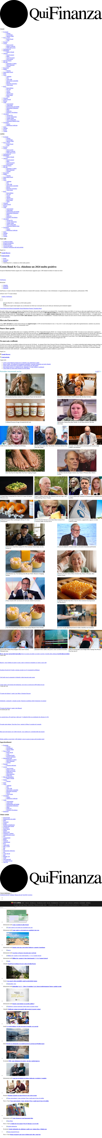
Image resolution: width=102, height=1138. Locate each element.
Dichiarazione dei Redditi (12, 106)
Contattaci (11, 895)
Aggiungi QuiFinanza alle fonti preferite (13, 247)
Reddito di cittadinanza (9, 824)
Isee (4, 852)
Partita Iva (8, 111)
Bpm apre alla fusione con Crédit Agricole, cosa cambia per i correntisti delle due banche (22, 731)
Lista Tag (5, 862)
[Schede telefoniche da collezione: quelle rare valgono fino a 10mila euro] (52, 1126)
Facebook (5, 286)
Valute (8, 96)
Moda (7, 56)
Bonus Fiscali (9, 39)
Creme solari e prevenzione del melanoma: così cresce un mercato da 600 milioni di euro (22, 684)
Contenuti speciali (4, 895)
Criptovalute (9, 105)
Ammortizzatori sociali (9, 835)
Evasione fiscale (10, 755)
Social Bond (10, 308)
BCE (4, 843)
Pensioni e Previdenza (11, 112)
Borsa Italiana (9, 88)
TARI (4, 858)
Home (4, 258)
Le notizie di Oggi (7, 860)
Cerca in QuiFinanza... (6, 893)
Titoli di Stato (9, 93)
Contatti (5, 131)
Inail (4, 855)
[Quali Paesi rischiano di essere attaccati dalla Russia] (52, 961)
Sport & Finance (7, 60)
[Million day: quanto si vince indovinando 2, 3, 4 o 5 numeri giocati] (52, 955)
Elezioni (8, 70)
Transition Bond (37, 308)
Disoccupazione (10, 774)
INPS (4, 820)
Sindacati (5, 840)
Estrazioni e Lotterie (11, 63)
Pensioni (5, 42)
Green (4, 75)
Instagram (5, 288)
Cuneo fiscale (6, 853)
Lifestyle (5, 53)
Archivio (30, 895)
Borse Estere (9, 95)
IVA (4, 836)
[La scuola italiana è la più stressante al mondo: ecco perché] (52, 1017)
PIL (4, 849)
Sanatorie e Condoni (8, 833)
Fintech (8, 124)
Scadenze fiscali (7, 244)
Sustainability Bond (18, 308)
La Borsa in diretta (8, 241)
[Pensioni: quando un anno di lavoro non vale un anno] (52, 1087)
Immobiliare (6, 50)
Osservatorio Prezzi (8, 72)
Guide (4, 102)
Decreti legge (6, 817)
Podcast (5, 101)
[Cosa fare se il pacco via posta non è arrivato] (52, 950)
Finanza (8, 33)
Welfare (5, 830)
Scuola (5, 823)
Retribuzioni (9, 772)
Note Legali (21, 905)
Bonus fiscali (9, 752)
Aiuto (45, 905)
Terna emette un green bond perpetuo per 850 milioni (16, 368)
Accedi (2, 29)
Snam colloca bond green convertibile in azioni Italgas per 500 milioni (20, 365)
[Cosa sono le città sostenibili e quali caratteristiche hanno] (52, 972)
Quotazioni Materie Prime (12, 121)
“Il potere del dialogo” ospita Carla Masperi (11, 708)
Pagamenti (5, 822)
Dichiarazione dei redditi (9, 819)
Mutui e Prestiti (10, 52)
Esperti (5, 129)
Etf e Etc (8, 89)
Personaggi (6, 68)
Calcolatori (6, 114)
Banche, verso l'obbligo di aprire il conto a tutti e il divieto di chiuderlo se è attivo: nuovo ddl (23, 662)
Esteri (4, 73)
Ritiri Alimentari (10, 65)
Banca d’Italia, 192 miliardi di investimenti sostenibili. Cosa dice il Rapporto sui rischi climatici (27, 364)
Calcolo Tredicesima (11, 116)
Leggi (7, 40)
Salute (4, 127)
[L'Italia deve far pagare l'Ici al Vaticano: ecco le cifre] (52, 1121)
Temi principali (7, 859)
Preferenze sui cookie (38, 905)
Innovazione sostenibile (12, 80)
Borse (4, 86)
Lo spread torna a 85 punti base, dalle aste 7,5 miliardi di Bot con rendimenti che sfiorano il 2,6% (24, 717)
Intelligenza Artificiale (11, 125)
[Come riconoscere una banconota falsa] (52, 1109)
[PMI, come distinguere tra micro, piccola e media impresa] (52, 1052)
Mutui (7, 109)
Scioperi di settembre (8, 243)
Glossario (5, 98)
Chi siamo (16, 905)
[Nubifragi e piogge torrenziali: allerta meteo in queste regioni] (52, 1006)
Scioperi (8, 66)
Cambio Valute (10, 118)
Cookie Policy (31, 905)
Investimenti (9, 34)
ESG (7, 78)
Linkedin (5, 285)
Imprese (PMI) (10, 36)
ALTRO (2, 134)
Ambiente (8, 76)
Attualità (5, 128)
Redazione (6, 811)
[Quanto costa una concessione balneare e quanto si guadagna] (52, 938)
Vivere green (9, 85)
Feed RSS (25, 895)
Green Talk (9, 79)
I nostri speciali (7, 99)
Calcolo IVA (9, 115)
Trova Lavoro (9, 44)
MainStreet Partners (28, 308)
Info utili (5, 62)
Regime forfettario (11, 756)
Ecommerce (6, 827)
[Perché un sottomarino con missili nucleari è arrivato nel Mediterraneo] (52, 1035)
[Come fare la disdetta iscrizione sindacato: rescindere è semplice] (52, 1069)
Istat (4, 848)
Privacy (25, 905)
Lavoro (5, 43)
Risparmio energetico (11, 83)
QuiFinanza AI (7, 49)
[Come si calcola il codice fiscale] (52, 916)
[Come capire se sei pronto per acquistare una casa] (52, 927)
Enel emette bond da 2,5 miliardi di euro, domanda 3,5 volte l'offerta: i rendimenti (23, 367)
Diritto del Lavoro (10, 47)
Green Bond (3, 308)
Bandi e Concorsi (10, 46)
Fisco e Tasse (6, 37)
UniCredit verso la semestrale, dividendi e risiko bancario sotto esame (17, 677)
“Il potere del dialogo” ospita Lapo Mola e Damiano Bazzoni (15, 693)
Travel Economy (10, 57)
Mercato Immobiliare (8, 777)
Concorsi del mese (7, 246)
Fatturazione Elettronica (12, 108)
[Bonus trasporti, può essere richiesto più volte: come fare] (52, 1132)
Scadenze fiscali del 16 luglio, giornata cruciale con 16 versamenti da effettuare (20, 670)
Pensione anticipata (11, 765)
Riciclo (8, 82)
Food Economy (10, 55)
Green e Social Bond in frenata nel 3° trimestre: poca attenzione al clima (21, 362)
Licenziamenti (6, 837)
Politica (5, 69)
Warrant (8, 92)
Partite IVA (9, 775)
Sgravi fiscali (6, 829)
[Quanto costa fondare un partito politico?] (52, 995)
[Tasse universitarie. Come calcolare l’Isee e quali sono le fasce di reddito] (52, 1098)
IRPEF (5, 839)
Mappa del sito (18, 895)
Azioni (8, 91)
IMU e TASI (6, 846)
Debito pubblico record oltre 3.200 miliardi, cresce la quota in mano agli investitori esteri (22, 739)
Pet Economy (9, 59)
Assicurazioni (9, 103)
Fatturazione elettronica (9, 850)
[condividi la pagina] (1, 300)
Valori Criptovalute (11, 119)
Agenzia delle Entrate (8, 826)
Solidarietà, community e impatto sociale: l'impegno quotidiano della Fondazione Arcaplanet (23, 701)
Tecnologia (6, 122)
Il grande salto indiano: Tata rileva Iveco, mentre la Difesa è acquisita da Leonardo (20, 724)
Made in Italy (6, 832)
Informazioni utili (7, 758)
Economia (5, 32)
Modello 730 (6, 856)
